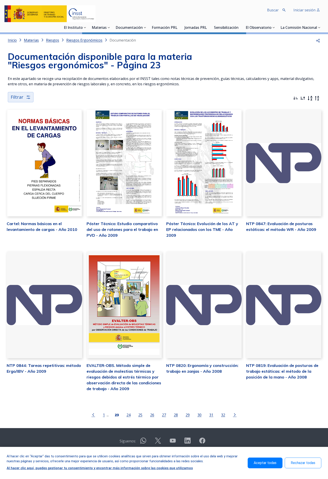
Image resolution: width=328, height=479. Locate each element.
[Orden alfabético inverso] (317, 98)
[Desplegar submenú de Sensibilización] (240, 27)
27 (164, 414)
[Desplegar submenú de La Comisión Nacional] (319, 27)
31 (211, 414)
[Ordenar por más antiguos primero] (303, 98)
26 (152, 414)
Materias (99, 28)
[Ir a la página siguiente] (234, 414)
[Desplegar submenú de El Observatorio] (274, 27)
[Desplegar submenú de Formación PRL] (178, 27)
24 (129, 414)
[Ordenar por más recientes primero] (296, 98)
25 (140, 414)
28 (176, 414)
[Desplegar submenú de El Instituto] (85, 27)
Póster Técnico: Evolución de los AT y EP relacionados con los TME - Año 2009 (202, 229)
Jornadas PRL (196, 28)
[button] (318, 40)
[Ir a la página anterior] (93, 414)
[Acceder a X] (158, 442)
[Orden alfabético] (310, 98)
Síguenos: (128, 441)
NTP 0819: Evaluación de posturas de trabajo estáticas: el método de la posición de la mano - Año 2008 (282, 371)
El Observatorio (259, 28)
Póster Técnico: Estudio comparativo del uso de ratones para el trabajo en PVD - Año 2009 (122, 229)
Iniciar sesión (304, 10)
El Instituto (73, 28)
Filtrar (17, 97)
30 (199, 414)
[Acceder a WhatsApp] (143, 442)
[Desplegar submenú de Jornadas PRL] (208, 27)
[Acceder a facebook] (202, 442)
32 (223, 414)
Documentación (129, 28)
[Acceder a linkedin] (187, 442)
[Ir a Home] (49, 13)
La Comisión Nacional (298, 28)
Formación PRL (164, 28)
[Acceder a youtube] (172, 442)
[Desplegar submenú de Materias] (109, 27)
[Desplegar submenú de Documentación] (145, 27)
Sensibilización (226, 28)
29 (188, 414)
